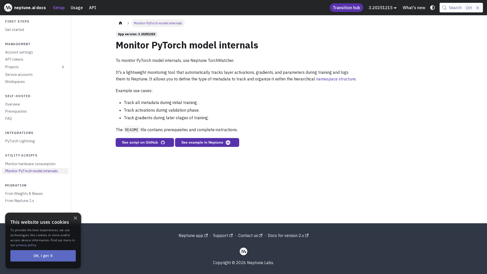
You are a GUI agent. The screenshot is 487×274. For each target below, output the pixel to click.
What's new (414, 7)
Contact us (248, 235)
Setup (59, 7)
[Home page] (120, 23)
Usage (77, 7)
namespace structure (336, 78)
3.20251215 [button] (381, 7)
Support (220, 235)
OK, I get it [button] (43, 255)
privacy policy (26, 245)
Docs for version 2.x (286, 235)
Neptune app (191, 235)
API (92, 7)
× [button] (75, 218)
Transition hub (346, 7)
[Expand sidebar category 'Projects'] (62, 67)
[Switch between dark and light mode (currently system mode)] (432, 8)
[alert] (43, 241)
